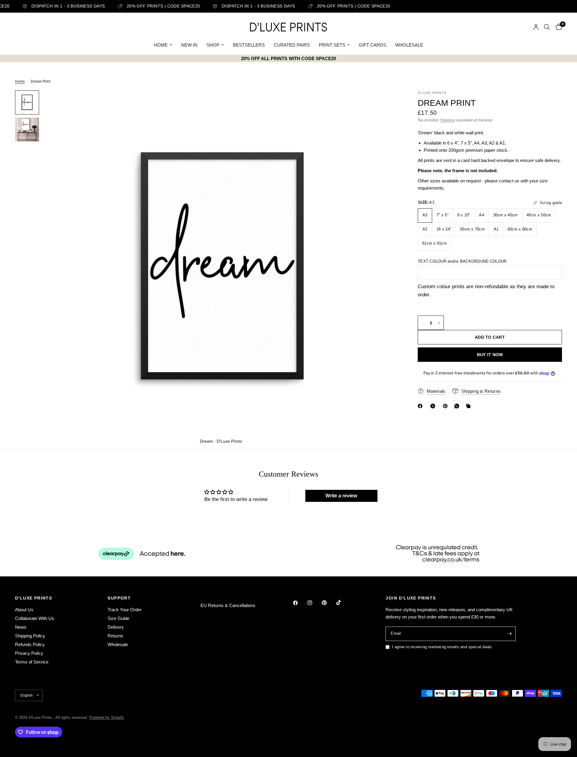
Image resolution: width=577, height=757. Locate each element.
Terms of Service (31, 661)
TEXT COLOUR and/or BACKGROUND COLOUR (462, 261)
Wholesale (118, 644)
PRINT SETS (332, 44)
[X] (434, 406)
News (20, 627)
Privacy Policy (29, 653)
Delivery (116, 627)
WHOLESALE (409, 44)
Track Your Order (125, 609)
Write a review (341, 495)
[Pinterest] (446, 406)
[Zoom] (387, 103)
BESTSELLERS (249, 44)
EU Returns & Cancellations (227, 605)
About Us (24, 609)
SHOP (212, 44)
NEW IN (189, 44)
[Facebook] (421, 406)
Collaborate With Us (34, 618)
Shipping (447, 120)
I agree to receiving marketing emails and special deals (442, 647)
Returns (115, 635)
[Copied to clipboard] (469, 406)
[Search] (547, 27)
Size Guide (118, 618)
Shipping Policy (30, 635)
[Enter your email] (510, 634)
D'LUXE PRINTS (33, 598)
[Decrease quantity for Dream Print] (422, 323)
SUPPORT (119, 598)
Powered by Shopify (106, 717)
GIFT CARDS (372, 44)
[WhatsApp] (458, 406)
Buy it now (490, 355)
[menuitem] (163, 45)
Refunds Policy (30, 644)
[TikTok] (343, 602)
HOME (161, 44)
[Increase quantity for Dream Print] (439, 323)
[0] (557, 27)
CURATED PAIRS (292, 44)
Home (20, 81)
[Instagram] (314, 602)
